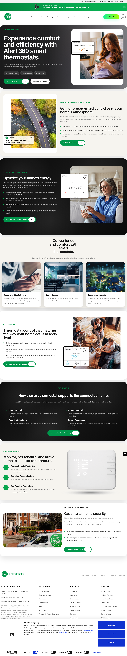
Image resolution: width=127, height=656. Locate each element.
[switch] (53, 652)
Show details (97, 652)
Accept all (111, 625)
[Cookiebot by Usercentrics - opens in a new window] (12, 652)
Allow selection (111, 634)
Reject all (111, 642)
